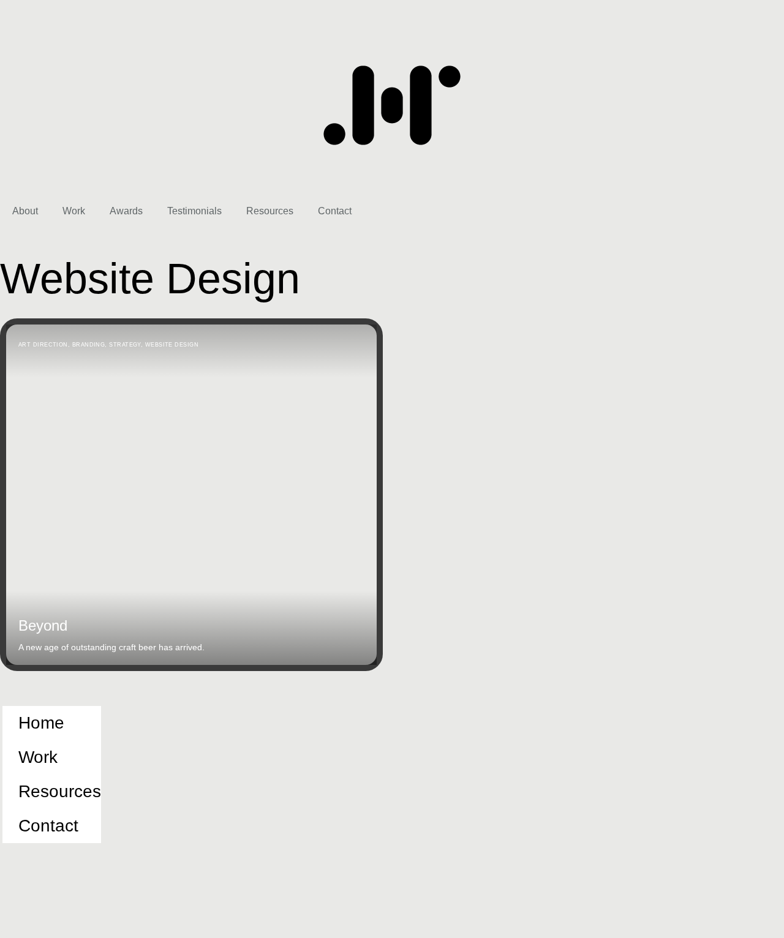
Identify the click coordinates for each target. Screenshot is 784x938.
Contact (335, 211)
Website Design (171, 345)
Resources (269, 211)
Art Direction (43, 345)
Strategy (125, 345)
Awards (126, 211)
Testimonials (194, 211)
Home (41, 722)
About (25, 211)
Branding (88, 345)
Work (73, 211)
